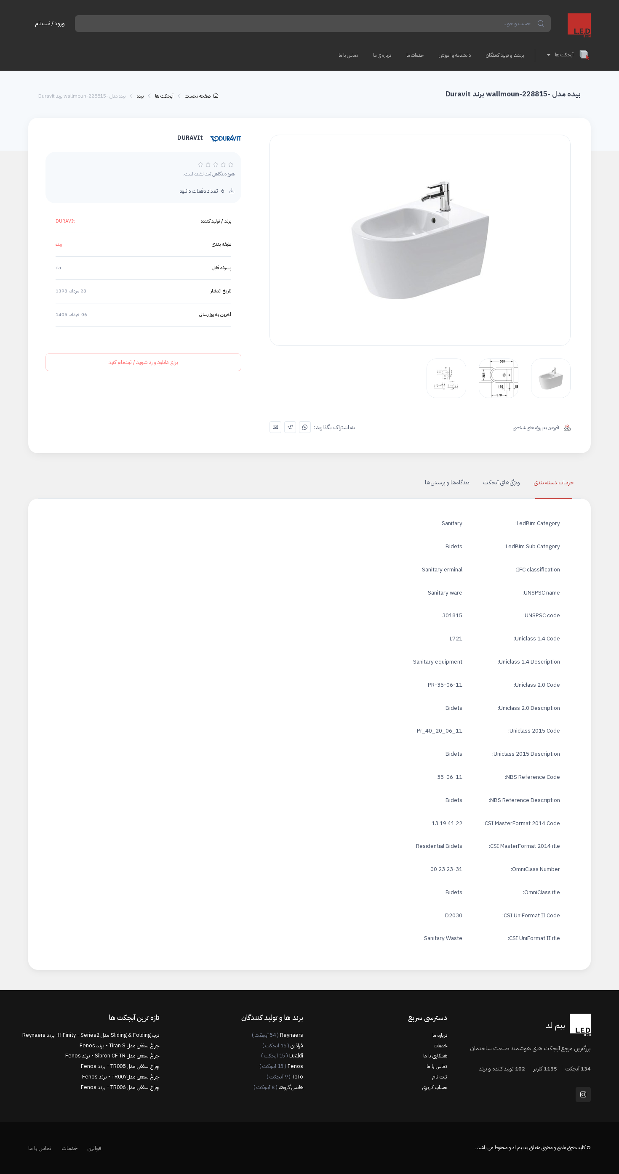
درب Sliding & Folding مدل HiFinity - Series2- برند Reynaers (94, 1035)
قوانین (94, 1148)
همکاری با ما (435, 1056)
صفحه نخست (198, 96)
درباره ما (439, 1035)
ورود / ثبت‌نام (50, 23)
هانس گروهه (278, 1087)
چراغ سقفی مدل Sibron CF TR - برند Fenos (112, 1056)
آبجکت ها (564, 54)
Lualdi (282, 1056)
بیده (140, 96)
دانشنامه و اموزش (455, 55)
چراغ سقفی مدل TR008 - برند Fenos (120, 1066)
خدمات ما (415, 55)
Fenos (281, 1066)
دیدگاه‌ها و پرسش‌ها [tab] (447, 482)
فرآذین (282, 1045)
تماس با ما (348, 55)
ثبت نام (439, 1077)
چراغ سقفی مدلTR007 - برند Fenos (120, 1077)
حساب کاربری (434, 1087)
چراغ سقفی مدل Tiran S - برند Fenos (119, 1045)
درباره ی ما (382, 55)
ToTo (285, 1077)
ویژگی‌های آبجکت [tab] (501, 482)
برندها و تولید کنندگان (505, 55)
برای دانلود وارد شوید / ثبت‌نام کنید (143, 362)
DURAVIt (65, 221)
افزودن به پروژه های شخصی (536, 427)
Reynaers (277, 1035)
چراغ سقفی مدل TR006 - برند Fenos (120, 1087)
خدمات (440, 1045)
